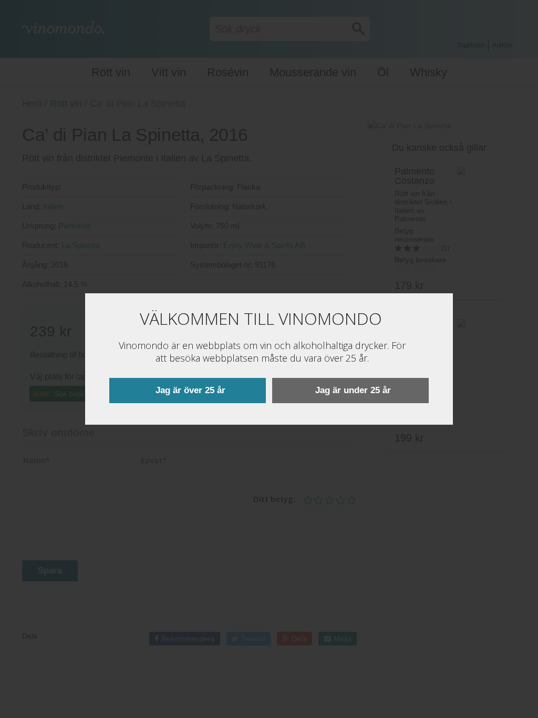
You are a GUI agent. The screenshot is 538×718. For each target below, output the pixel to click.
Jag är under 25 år (353, 390)
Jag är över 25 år (190, 390)
